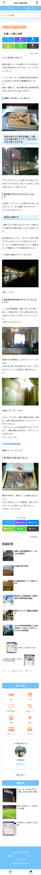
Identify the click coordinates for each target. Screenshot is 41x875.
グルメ (7, 27)
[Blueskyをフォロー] (20, 764)
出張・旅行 (15, 27)
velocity (20, 759)
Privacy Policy (20, 859)
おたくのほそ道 (20, 2)
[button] (39, 15)
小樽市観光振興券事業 (11, 443)
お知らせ (11, 856)
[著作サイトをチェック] (17, 764)
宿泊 (24, 27)
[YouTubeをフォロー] (23, 764)
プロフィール (30, 856)
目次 (18, 775)
